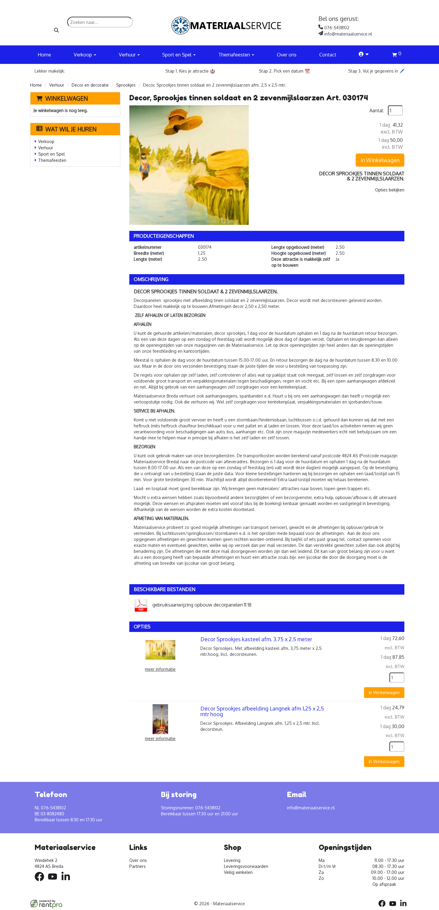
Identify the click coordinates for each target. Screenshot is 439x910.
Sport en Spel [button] (177, 55)
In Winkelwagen (380, 160)
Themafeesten (52, 160)
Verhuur (56, 85)
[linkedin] (67, 882)
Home (44, 55)
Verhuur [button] (128, 55)
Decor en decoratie (90, 85)
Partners (137, 866)
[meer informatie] (160, 649)
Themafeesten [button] (234, 55)
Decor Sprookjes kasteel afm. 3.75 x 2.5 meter (256, 639)
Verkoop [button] (83, 55)
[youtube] (54, 882)
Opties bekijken (389, 189)
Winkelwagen (66, 98)
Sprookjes (126, 85)
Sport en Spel (51, 153)
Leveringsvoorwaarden (246, 866)
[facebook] (41, 882)
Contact (327, 55)
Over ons (287, 55)
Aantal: (376, 110)
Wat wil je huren (71, 129)
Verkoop (46, 141)
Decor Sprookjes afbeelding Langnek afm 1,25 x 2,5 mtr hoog (262, 711)
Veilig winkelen (238, 872)
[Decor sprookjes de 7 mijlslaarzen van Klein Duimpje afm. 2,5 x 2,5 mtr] (189, 165)
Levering (232, 860)
